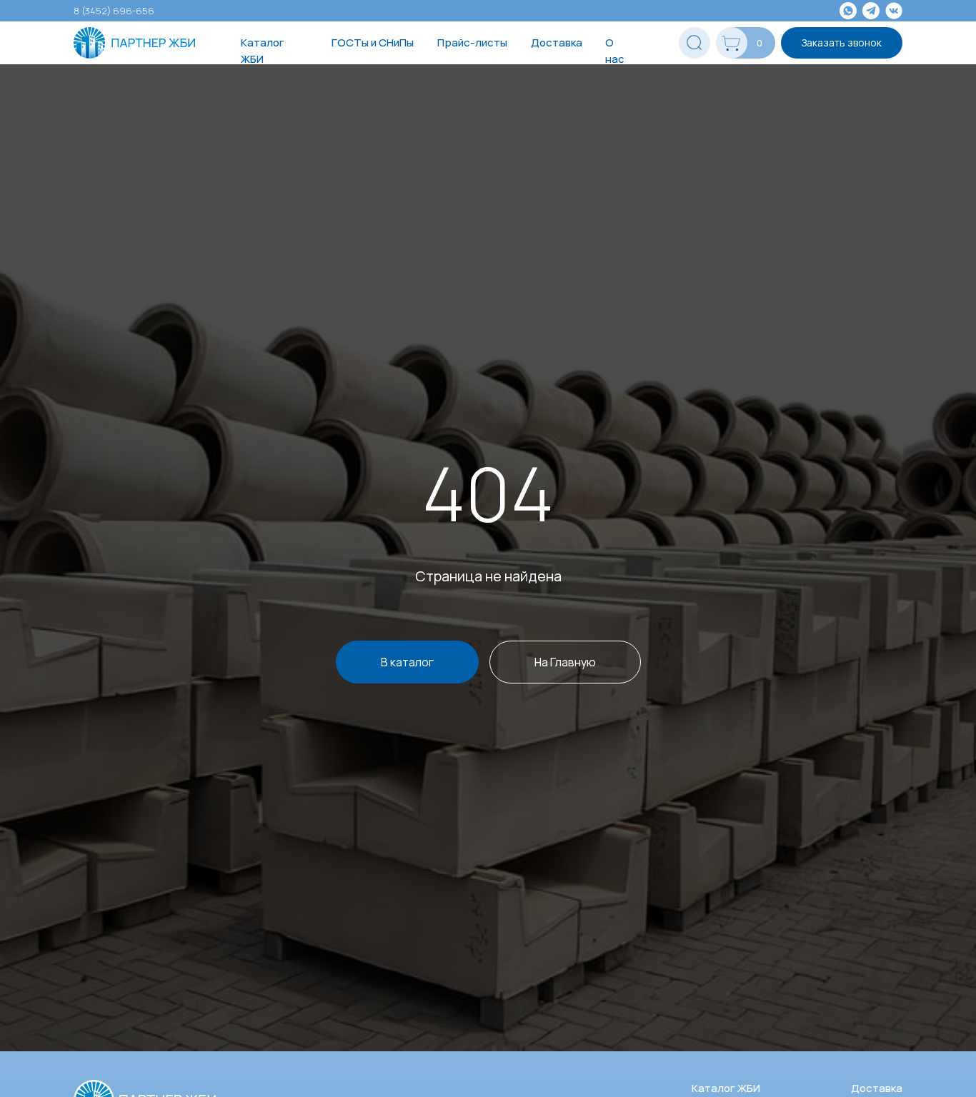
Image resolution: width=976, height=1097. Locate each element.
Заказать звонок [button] (842, 42)
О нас (614, 50)
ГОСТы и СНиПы (373, 42)
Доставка (556, 42)
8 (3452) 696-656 (114, 10)
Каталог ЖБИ (262, 50)
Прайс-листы (472, 42)
